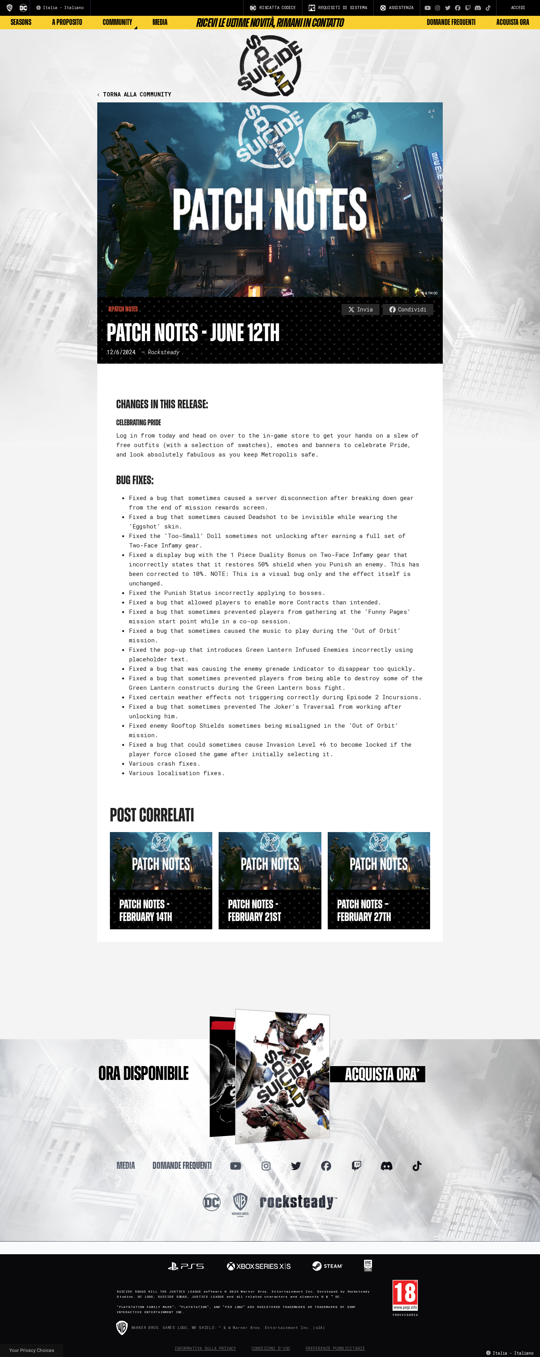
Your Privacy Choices (31, 1350)
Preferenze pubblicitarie (335, 1348)
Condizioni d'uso (271, 1348)
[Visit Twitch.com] (468, 8)
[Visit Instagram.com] (437, 8)
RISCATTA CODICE (277, 7)
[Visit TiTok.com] (488, 8)
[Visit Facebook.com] (458, 8)
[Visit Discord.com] (478, 8)
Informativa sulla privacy (205, 1348)
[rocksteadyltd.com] (298, 1201)
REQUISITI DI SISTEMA (342, 7)
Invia (365, 309)
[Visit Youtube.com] (428, 8)
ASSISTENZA (401, 7)
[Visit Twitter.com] (448, 8)
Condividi (412, 309)
